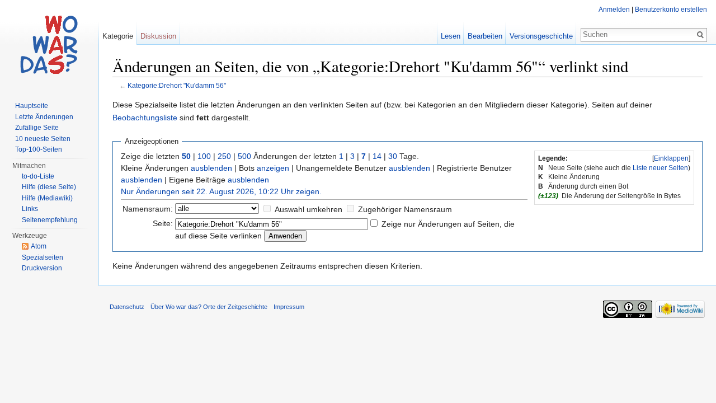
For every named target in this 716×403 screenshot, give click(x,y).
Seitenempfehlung (50, 220)
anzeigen (273, 167)
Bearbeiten (485, 36)
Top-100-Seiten (38, 149)
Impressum (289, 306)
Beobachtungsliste (144, 117)
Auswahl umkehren (308, 209)
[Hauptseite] (49, 45)
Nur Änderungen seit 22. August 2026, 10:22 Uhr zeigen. (221, 191)
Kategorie (117, 36)
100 (204, 156)
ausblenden (211, 167)
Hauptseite (31, 106)
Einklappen (671, 158)
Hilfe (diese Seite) (49, 187)
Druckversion (42, 268)
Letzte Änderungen (44, 117)
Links (30, 209)
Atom (38, 246)
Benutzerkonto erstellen (671, 9)
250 (224, 156)
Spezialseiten (42, 257)
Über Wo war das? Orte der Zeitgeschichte (208, 306)
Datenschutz (127, 306)
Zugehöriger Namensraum (405, 209)
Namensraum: (148, 208)
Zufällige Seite (37, 128)
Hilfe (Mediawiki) (47, 198)
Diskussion (158, 36)
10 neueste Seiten (42, 139)
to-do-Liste (38, 176)
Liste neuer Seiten (660, 168)
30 (392, 156)
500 (244, 156)
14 (377, 156)
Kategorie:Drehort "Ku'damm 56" (177, 85)
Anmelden (614, 9)
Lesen (450, 36)
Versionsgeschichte (541, 36)
